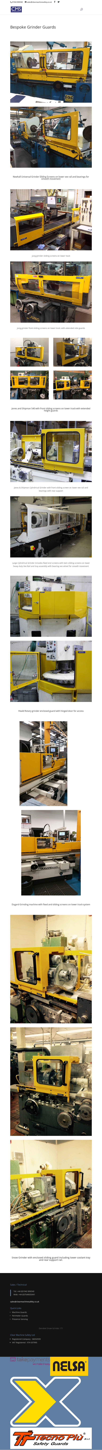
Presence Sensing (20, 1319)
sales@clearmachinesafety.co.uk (24, 1301)
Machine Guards (19, 1312)
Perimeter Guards (20, 1315)
